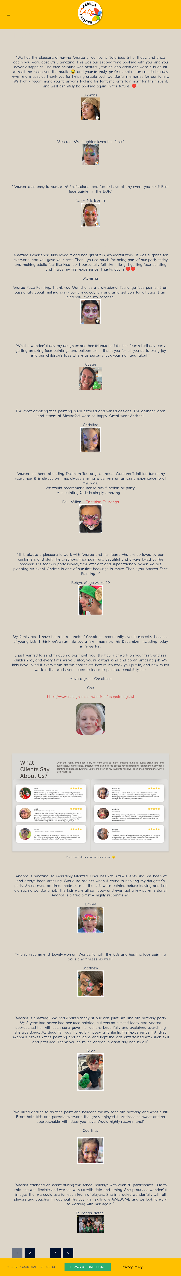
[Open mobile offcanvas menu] (8, 15)
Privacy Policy (132, 1267)
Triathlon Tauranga (102, 501)
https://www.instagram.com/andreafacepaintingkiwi (90, 696)
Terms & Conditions (87, 1267)
